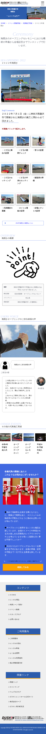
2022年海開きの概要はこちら (24, 223)
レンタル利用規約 (16, 658)
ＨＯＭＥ (13, 595)
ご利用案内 (14, 638)
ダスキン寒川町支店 (17, 706)
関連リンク (14, 682)
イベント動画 (14, 609)
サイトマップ (14, 687)
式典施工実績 (27, 23)
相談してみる (23, 567)
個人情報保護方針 (16, 663)
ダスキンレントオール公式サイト (21, 697)
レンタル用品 (14, 600)
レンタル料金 (14, 648)
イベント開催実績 (14, 23)
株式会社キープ (15, 701)
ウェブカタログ (15, 692)
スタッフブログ (15, 614)
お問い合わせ (14, 619)
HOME (3, 23)
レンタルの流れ (15, 643)
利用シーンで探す (16, 604)
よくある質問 (14, 653)
